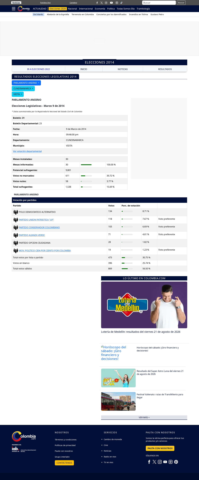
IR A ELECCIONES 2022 (38, 69)
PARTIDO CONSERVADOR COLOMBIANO (39, 227)
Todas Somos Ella (126, 8)
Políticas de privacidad (65, 445)
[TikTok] (121, 2)
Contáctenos (64, 462)
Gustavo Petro (157, 14)
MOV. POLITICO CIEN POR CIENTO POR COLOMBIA (45, 250)
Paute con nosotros (64, 451)
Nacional (72, 8)
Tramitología (143, 8)
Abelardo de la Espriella (58, 14)
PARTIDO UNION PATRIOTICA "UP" (36, 219)
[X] (101, 2)
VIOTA (17, 94)
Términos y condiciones (65, 439)
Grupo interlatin (62, 456)
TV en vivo (108, 462)
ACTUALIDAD (39, 8)
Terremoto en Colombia (83, 14)
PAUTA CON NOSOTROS (160, 448)
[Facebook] (97, 2)
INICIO (83, 69)
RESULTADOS (165, 69)
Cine (106, 445)
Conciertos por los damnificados (111, 14)
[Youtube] (111, 2)
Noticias (16, 2)
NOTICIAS (123, 69)
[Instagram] (106, 2)
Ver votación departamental (27, 151)
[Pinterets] (176, 460)
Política (111, 8)
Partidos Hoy (45, 2)
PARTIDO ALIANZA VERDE (32, 235)
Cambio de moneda (113, 439)
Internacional (86, 8)
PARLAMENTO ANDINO (25, 82)
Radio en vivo (110, 456)
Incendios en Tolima (138, 14)
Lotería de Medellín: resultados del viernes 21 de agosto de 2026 (140, 332)
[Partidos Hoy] (117, 2)
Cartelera (73, 2)
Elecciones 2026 (58, 8)
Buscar (181, 2)
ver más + (144, 417)
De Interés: (38, 14)
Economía (100, 8)
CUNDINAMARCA (22, 88)
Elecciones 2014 (99, 62)
